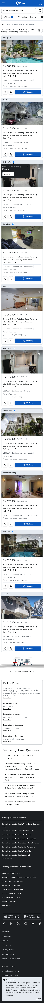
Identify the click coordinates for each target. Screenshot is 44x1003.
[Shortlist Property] (39, 43)
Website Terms (8, 954)
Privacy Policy (8, 950)
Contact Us (6, 945)
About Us (6, 932)
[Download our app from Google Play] (32, 916)
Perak (11, 706)
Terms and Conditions (11, 959)
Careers (5, 941)
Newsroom (6, 936)
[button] (3, 24)
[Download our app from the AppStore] (12, 916)
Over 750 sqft (19, 739)
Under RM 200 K (8, 717)
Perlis (5, 706)
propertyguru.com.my (10, 971)
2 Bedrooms (17, 728)
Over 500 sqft (8, 739)
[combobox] (21, 10)
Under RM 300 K (21, 717)
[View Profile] (22, 38)
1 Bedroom (7, 728)
